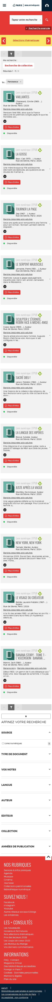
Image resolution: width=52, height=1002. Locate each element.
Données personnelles (26, 972)
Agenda (8, 873)
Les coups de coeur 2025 (17, 940)
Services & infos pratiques (17, 870)
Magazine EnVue (13, 963)
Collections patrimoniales (17, 886)
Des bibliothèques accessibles (20, 966)
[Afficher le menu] (4, 5)
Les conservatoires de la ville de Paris (18, 994)
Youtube (8, 908)
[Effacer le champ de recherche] (40, 19)
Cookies (8, 972)
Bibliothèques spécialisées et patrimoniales (21, 991)
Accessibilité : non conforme (14, 997)
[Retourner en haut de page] (26, 716)
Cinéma (8, 879)
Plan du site (10, 979)
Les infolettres (11, 915)
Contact (14, 960)
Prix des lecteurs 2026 (15, 937)
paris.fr (4, 988)
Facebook (9, 902)
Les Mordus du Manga (15, 944)
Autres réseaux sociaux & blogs (20, 911)
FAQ (6, 960)
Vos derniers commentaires (18, 947)
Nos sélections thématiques (18, 934)
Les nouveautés (12, 928)
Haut (48, 857)
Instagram (9, 905)
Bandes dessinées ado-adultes (17, 109)
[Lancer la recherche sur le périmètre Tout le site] (46, 19)
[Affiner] (11, 54)
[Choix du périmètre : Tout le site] (5, 19)
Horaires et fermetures (16, 931)
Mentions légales (13, 976)
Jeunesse (9, 883)
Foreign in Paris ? (13, 969)
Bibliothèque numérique (17, 889)
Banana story (9, 668)
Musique (8, 876)
